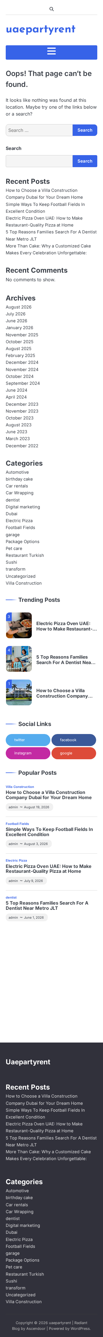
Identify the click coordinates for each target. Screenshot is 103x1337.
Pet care (14, 548)
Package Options (22, 541)
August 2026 (18, 307)
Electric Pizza (19, 520)
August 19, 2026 (36, 807)
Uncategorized (20, 576)
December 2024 (22, 362)
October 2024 (20, 376)
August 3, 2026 (36, 844)
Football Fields (20, 527)
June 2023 (16, 431)
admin (13, 807)
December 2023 (22, 404)
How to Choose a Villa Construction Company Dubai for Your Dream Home (66, 693)
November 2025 (22, 334)
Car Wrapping (19, 492)
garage (13, 534)
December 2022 (22, 445)
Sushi (11, 562)
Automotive (17, 472)
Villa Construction (24, 583)
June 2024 (16, 390)
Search (13, 148)
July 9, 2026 (33, 881)
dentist (13, 500)
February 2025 (20, 355)
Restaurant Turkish (25, 555)
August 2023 (18, 425)
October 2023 (19, 418)
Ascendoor (35, 1328)
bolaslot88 (17, 1009)
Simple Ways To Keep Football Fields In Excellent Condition (49, 832)
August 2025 (18, 348)
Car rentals (17, 486)
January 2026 (19, 327)
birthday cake (19, 479)
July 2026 (15, 314)
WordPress (80, 1328)
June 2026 (16, 320)
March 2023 (18, 438)
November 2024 (22, 369)
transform (15, 569)
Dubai (11, 513)
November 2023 (22, 411)
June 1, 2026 (34, 918)
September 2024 (23, 383)
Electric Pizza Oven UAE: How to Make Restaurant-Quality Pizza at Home (64, 626)
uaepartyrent (41, 29)
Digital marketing (23, 507)
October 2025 (19, 341)
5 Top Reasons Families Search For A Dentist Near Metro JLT (64, 660)
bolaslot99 (17, 934)
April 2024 (16, 397)
